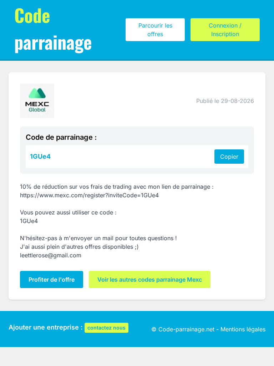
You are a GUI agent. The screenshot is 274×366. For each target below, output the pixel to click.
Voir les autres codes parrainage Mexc (149, 279)
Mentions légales (242, 329)
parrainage (53, 28)
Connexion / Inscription (225, 30)
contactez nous (106, 328)
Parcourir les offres (155, 30)
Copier (229, 156)
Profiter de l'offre (52, 279)
